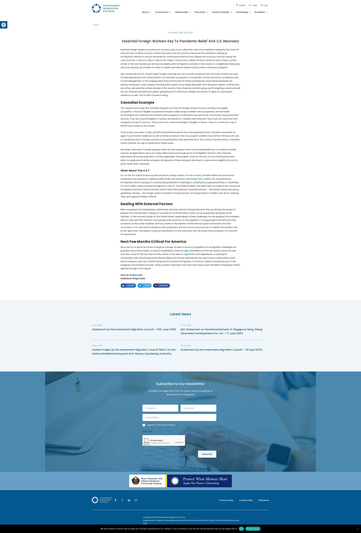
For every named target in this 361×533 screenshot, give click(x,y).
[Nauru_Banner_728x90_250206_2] (180, 480)
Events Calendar (220, 12)
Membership (181, 12)
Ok (241, 528)
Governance (161, 12)
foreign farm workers (200, 178)
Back (96, 24)
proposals (204, 227)
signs (186, 250)
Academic (260, 12)
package (145, 182)
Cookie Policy (246, 500)
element (148, 220)
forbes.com (135, 275)
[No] (357, 528)
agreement (190, 254)
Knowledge (242, 12)
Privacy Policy (167, 425)
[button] (3, 24)
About (145, 12)
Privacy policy (253, 528)
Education (200, 12)
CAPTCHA (147, 431)
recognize (219, 186)
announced (157, 63)
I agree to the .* (162, 425)
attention (176, 220)
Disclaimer (263, 500)
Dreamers (180, 178)
